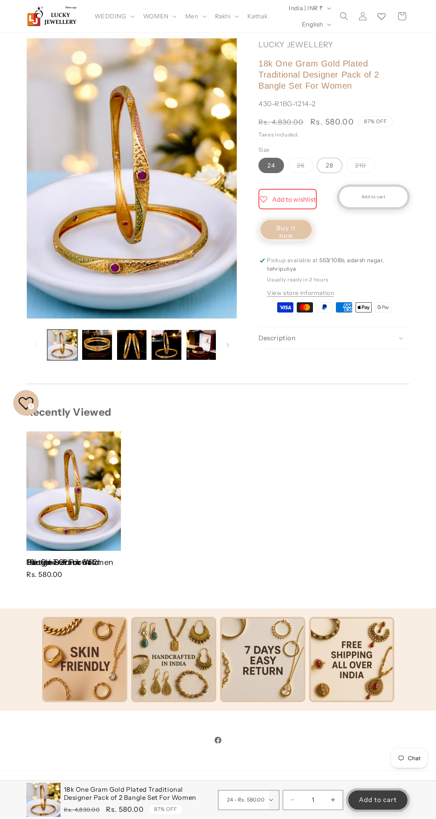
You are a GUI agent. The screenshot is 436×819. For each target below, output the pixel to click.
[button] (113, 16)
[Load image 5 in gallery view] (201, 345)
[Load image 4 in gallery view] (166, 345)
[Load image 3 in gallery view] (132, 345)
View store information (300, 293)
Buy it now (286, 232)
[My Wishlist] (381, 16)
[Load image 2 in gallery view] (97, 345)
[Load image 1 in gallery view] (62, 345)
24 (271, 165)
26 (305, 167)
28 (329, 165)
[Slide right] (227, 345)
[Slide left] (35, 345)
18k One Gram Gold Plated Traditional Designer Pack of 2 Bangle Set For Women (70, 562)
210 (365, 167)
